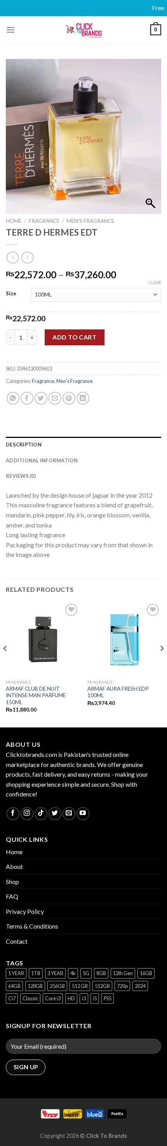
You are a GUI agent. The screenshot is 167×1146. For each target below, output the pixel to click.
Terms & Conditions (32, 926)
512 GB (80, 986)
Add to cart (74, 337)
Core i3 (53, 998)
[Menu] (10, 29)
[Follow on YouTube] (83, 813)
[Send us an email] (69, 813)
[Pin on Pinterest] (69, 398)
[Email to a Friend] (55, 398)
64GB (14, 986)
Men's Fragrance (90, 221)
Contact (17, 941)
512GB (102, 986)
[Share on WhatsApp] (13, 398)
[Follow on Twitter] (55, 813)
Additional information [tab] (42, 460)
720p (122, 986)
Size (11, 293)
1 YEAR (16, 973)
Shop (12, 881)
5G (86, 973)
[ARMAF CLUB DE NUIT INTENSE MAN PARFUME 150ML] (43, 639)
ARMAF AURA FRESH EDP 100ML (118, 692)
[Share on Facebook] (27, 398)
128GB (35, 986)
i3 (84, 998)
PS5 (107, 998)
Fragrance (44, 221)
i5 (95, 998)
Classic (30, 998)
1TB (35, 973)
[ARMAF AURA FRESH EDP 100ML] (124, 639)
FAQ (12, 896)
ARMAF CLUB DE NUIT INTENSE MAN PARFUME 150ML (36, 695)
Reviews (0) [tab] (21, 476)
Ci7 (12, 998)
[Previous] (5, 664)
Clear (154, 282)
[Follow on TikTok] (41, 813)
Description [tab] (24, 444)
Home (13, 221)
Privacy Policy (25, 911)
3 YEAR (55, 973)
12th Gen (123, 973)
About (14, 866)
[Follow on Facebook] (13, 813)
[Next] (161, 664)
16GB (146, 973)
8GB (101, 973)
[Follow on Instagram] (27, 813)
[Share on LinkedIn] (83, 398)
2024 (140, 986)
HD (71, 998)
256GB (57, 986)
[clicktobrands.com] (83, 29)
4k (73, 973)
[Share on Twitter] (41, 398)
